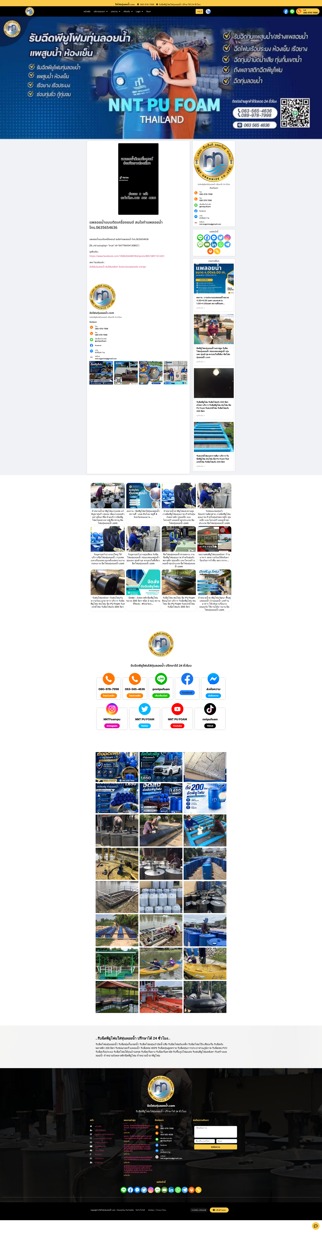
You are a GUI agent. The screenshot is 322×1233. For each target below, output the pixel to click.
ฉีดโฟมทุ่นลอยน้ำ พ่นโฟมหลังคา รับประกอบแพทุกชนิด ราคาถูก (117, 267)
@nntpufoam (100, 341)
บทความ (114, 11)
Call (304, 10)
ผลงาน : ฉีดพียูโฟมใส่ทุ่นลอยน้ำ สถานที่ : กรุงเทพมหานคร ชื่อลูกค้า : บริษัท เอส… (138, 1137)
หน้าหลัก (87, 11)
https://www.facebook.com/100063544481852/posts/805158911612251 (127, 256)
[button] (187, 692)
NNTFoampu (112, 719)
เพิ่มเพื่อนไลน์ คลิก (101, 339)
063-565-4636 (135, 689)
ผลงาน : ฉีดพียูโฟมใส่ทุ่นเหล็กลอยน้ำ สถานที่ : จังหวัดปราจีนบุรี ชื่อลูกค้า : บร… (137, 1127)
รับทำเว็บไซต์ (140, 1210)
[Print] (210, 251)
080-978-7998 (310, 12)
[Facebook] (207, 237)
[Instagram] (227, 237)
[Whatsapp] (220, 244)
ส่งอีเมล (97, 356)
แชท (96, 350)
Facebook (98, 345)
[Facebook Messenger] (214, 237)
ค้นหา (148, 11)
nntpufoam (210, 719)
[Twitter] (220, 237)
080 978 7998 (101, 335)
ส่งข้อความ (100, 352)
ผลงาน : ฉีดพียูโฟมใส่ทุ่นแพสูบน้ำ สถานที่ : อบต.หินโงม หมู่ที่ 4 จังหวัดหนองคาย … (143, 514)
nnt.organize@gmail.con (106, 359)
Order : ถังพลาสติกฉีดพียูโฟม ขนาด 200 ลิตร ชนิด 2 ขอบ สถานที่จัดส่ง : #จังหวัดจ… (143, 600)
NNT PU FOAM (144, 719)
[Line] (200, 237)
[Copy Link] (217, 251)
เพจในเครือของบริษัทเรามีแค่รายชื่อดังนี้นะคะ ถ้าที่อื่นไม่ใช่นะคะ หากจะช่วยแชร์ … (138, 1158)
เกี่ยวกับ (127, 11)
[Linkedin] (214, 244)
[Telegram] (227, 244)
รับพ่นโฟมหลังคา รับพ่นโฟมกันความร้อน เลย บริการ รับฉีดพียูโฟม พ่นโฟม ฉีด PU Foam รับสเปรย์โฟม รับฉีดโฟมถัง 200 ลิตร (137, 1147)
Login (138, 11)
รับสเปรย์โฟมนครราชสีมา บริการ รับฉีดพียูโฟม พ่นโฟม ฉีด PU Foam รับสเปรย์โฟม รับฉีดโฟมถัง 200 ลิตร (212, 459)
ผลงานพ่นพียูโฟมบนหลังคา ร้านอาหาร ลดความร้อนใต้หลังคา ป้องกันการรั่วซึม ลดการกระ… (214, 557)
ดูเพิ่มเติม (127, 1133)
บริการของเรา (99, 11)
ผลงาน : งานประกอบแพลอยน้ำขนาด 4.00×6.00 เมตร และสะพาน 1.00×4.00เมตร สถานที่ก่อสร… (212, 300)
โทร (96, 326)
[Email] (207, 244)
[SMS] (200, 244)
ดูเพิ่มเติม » (200, 308)
